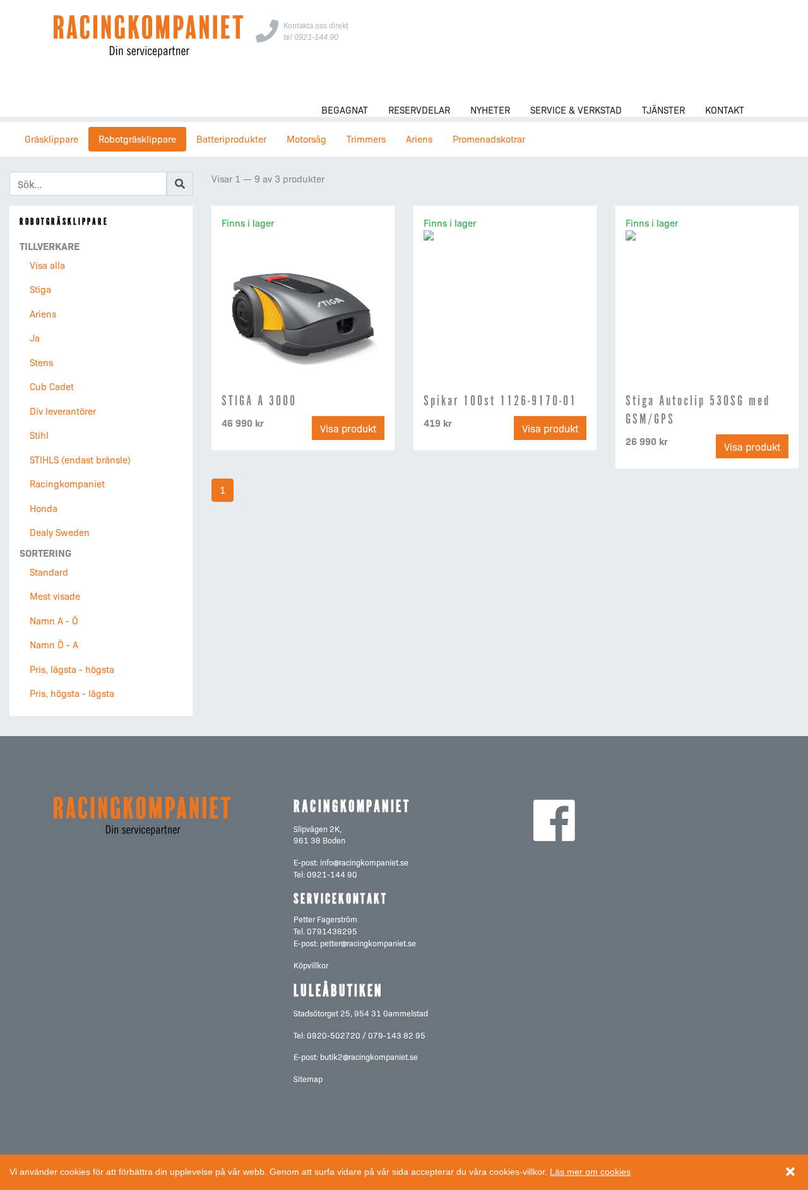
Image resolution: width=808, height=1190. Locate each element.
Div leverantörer (63, 410)
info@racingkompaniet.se (364, 862)
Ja (35, 337)
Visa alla (47, 264)
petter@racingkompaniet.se (368, 942)
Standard (49, 571)
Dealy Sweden (60, 531)
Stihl (39, 434)
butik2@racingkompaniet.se (369, 1056)
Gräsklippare (51, 138)
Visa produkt (348, 428)
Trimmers (366, 138)
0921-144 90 (332, 874)
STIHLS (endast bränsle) (80, 459)
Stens (41, 362)
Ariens (419, 138)
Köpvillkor (311, 965)
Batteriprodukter (231, 138)
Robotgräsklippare (137, 138)
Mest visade (55, 595)
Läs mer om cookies (590, 1172)
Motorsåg (306, 138)
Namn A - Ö (54, 620)
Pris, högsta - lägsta (72, 692)
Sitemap (308, 1078)
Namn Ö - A (54, 644)
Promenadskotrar (489, 138)
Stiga (40, 288)
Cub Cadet (52, 386)
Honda (43, 508)
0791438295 (332, 930)
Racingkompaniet (67, 483)
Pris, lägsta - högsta (72, 668)
